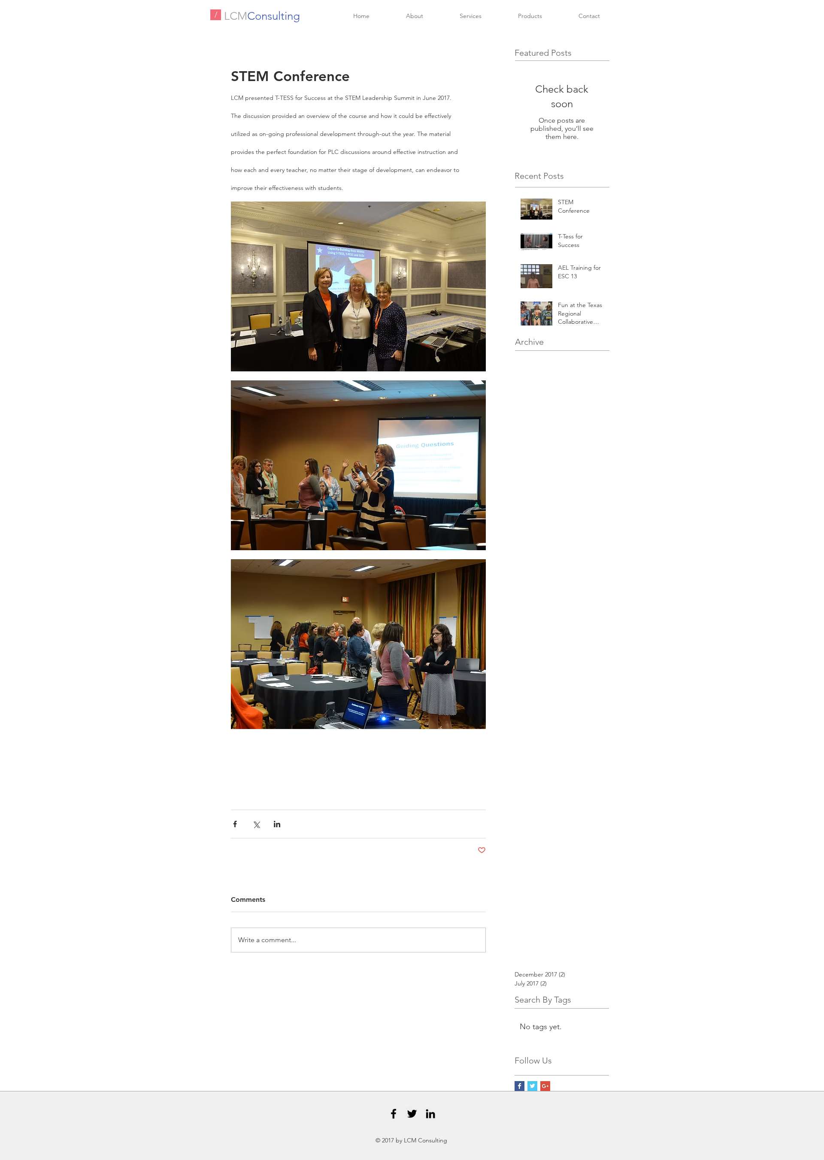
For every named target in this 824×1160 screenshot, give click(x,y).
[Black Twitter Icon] (412, 1113)
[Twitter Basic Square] (532, 1086)
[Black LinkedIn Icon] (430, 1113)
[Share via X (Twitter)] (256, 824)
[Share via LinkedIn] (277, 824)
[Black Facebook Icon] (393, 1113)
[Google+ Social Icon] (545, 1086)
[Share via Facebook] (235, 824)
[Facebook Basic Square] (519, 1086)
